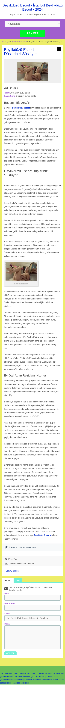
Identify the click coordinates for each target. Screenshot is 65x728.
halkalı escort (32, 673)
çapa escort (36, 676)
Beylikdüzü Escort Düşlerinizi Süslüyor (20, 51)
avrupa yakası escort (50, 676)
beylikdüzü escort (19, 41)
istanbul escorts (6, 673)
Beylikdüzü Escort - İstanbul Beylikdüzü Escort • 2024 (33, 7)
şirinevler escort (7, 676)
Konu (7, 614)
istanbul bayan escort (23, 680)
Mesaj (7, 624)
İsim (6, 593)
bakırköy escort (45, 673)
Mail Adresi (9, 603)
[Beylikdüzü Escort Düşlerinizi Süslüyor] (32, 82)
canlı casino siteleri (20, 683)
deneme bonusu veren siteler (45, 680)
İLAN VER (32, 33)
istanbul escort (20, 673)
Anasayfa (6, 41)
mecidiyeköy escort (22, 676)
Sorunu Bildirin (12, 571)
